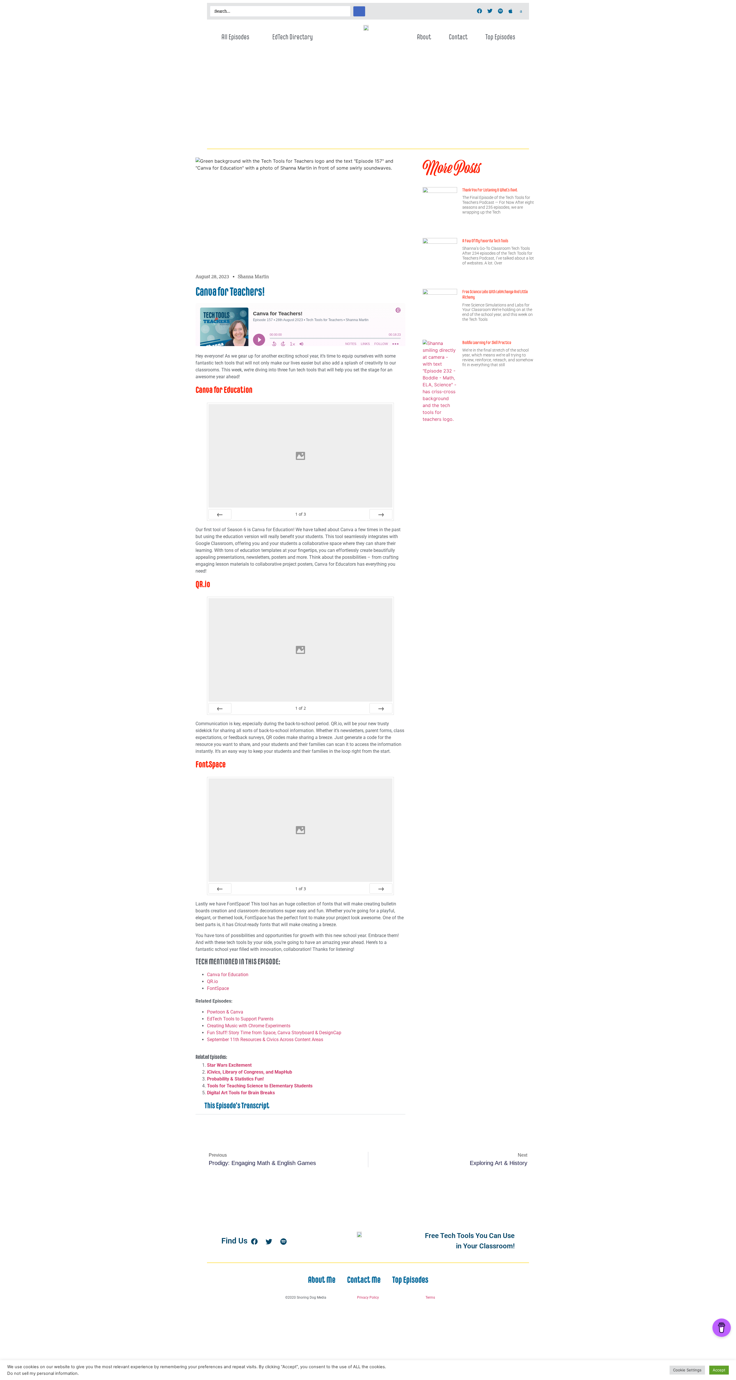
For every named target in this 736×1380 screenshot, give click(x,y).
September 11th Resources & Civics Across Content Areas (265, 1039)
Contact (458, 37)
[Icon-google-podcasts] (521, 11)
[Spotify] (500, 11)
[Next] (380, 514)
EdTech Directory (292, 37)
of (300, 514)
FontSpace (218, 988)
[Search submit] (359, 11)
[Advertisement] (368, 103)
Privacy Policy (368, 1297)
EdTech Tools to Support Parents (240, 1019)
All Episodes (235, 37)
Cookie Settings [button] (687, 1370)
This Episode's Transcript (236, 1105)
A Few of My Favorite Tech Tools (485, 240)
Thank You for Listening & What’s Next (489, 189)
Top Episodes (500, 37)
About (424, 37)
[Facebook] (479, 11)
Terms (430, 1297)
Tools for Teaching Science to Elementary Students (260, 1086)
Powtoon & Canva (225, 1012)
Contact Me (364, 1280)
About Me (322, 1280)
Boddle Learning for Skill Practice (486, 342)
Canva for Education (227, 974)
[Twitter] (490, 11)
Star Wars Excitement (229, 1065)
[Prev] (219, 514)
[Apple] (510, 11)
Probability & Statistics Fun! (235, 1079)
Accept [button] (719, 1370)
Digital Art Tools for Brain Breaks (241, 1092)
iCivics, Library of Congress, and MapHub (249, 1072)
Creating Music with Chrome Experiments (248, 1025)
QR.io (212, 981)
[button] (300, 1105)
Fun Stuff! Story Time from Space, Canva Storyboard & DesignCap (274, 1032)
